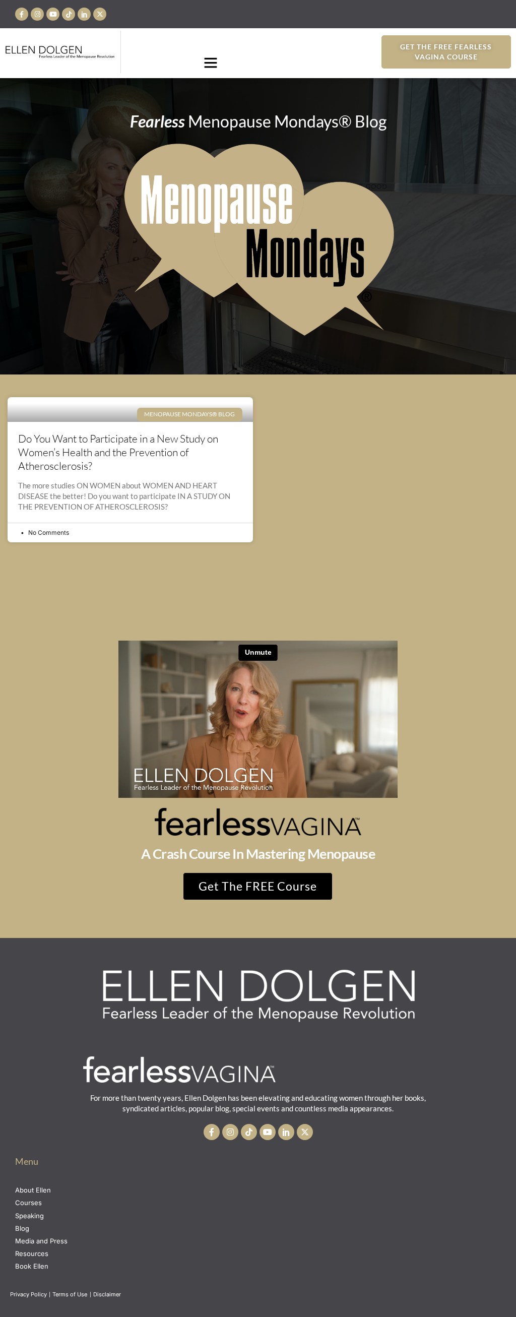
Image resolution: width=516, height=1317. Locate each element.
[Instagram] (37, 14)
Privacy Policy (28, 1294)
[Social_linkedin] (84, 14)
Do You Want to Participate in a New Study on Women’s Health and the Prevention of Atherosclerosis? (118, 452)
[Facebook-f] (21, 14)
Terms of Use (70, 1294)
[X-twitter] (99, 14)
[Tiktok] (68, 14)
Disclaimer (107, 1294)
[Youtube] (52, 14)
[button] (210, 62)
